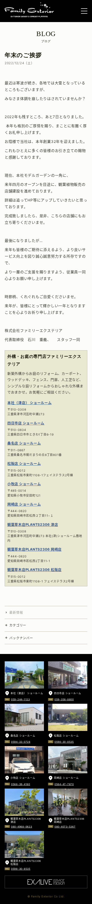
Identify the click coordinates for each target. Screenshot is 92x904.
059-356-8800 (64, 699)
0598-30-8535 (64, 741)
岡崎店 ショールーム (24, 504)
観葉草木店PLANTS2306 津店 (32, 524)
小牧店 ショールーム (24, 484)
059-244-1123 (20, 699)
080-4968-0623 (21, 826)
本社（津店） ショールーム (29, 403)
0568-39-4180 (20, 784)
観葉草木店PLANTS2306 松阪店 (34, 569)
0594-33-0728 (20, 741)
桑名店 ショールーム (24, 443)
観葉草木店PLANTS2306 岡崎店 (34, 549)
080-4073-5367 (65, 826)
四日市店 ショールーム (25, 423)
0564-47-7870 (64, 784)
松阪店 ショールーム (24, 463)
